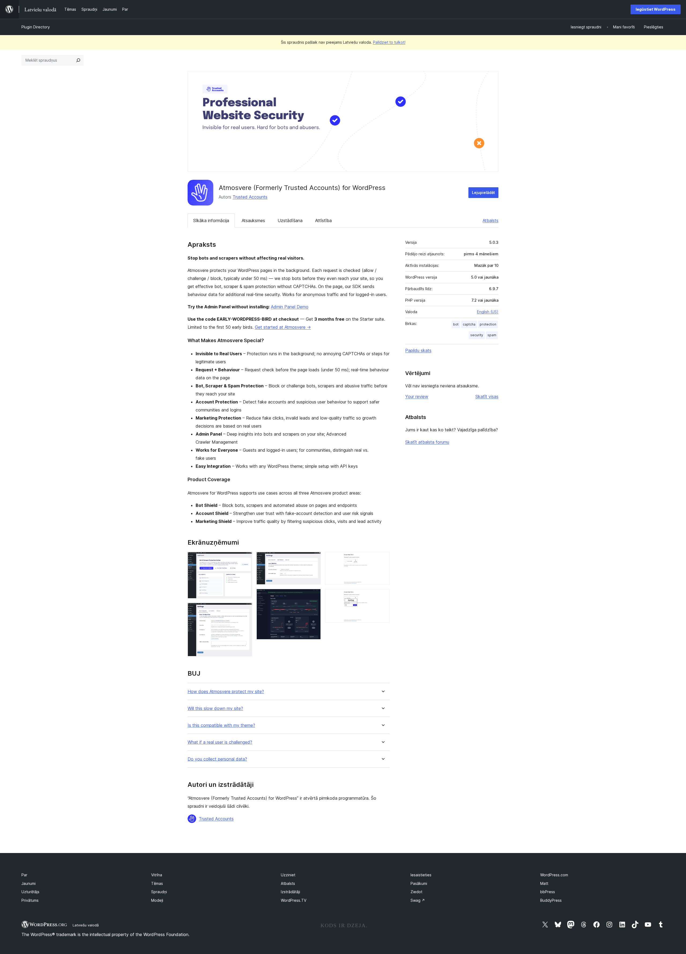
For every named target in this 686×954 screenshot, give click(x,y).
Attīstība (323, 220)
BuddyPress (551, 900)
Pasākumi (419, 883)
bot (455, 324)
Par (24, 875)
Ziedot (416, 891)
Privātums (30, 900)
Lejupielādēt (483, 192)
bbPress (547, 891)
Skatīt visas (486, 396)
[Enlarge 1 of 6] (245, 559)
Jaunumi (28, 883)
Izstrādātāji (290, 891)
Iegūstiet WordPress (656, 9)
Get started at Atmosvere (283, 327)
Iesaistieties (421, 875)
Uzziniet (288, 875)
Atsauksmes (253, 220)
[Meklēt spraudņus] (78, 60)
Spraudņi (159, 891)
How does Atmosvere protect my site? (226, 691)
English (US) (487, 311)
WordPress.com (554, 875)
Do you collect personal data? (217, 759)
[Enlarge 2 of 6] (245, 610)
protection (488, 324)
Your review (416, 396)
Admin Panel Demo (289, 306)
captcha (469, 324)
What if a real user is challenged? (220, 742)
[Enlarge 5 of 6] (382, 559)
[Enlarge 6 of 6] (382, 596)
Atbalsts (490, 220)
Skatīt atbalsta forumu (427, 442)
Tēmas (157, 883)
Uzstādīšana (290, 220)
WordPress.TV (293, 900)
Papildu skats (418, 350)
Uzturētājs (30, 891)
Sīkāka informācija (211, 220)
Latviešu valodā (86, 925)
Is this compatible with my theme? (221, 725)
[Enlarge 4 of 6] (313, 596)
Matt (544, 883)
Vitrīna (156, 875)
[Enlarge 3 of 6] (313, 559)
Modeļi (157, 900)
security (476, 335)
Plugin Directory (35, 27)
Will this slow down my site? (215, 708)
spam (491, 335)
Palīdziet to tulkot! (389, 42)
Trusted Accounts (250, 197)
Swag (418, 900)
